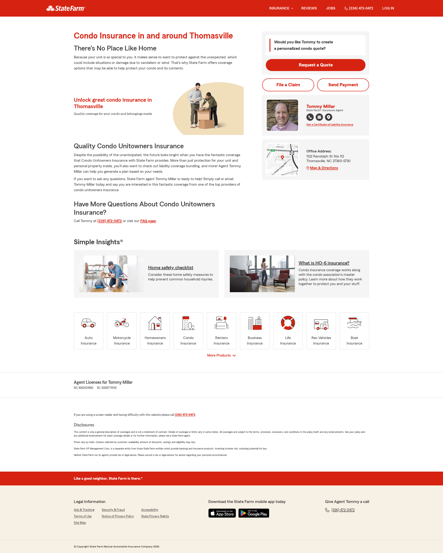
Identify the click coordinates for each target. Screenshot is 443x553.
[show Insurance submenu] (291, 8)
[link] (65, 8)
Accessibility (149, 509)
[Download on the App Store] (222, 513)
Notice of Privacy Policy (118, 516)
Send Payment (343, 85)
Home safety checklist (170, 267)
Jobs (330, 8)
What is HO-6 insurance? (324, 263)
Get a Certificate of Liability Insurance (329, 124)
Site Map (80, 522)
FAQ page (148, 221)
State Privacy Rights (155, 516)
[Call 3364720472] (310, 117)
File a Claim (288, 85)
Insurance (279, 8)
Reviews (309, 8)
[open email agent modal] (319, 117)
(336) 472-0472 (361, 8)
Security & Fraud (113, 509)
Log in (388, 8)
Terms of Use (83, 516)
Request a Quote (316, 65)
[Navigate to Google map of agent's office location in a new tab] (328, 117)
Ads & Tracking (84, 509)
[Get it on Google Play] (253, 513)
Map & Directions (324, 168)
